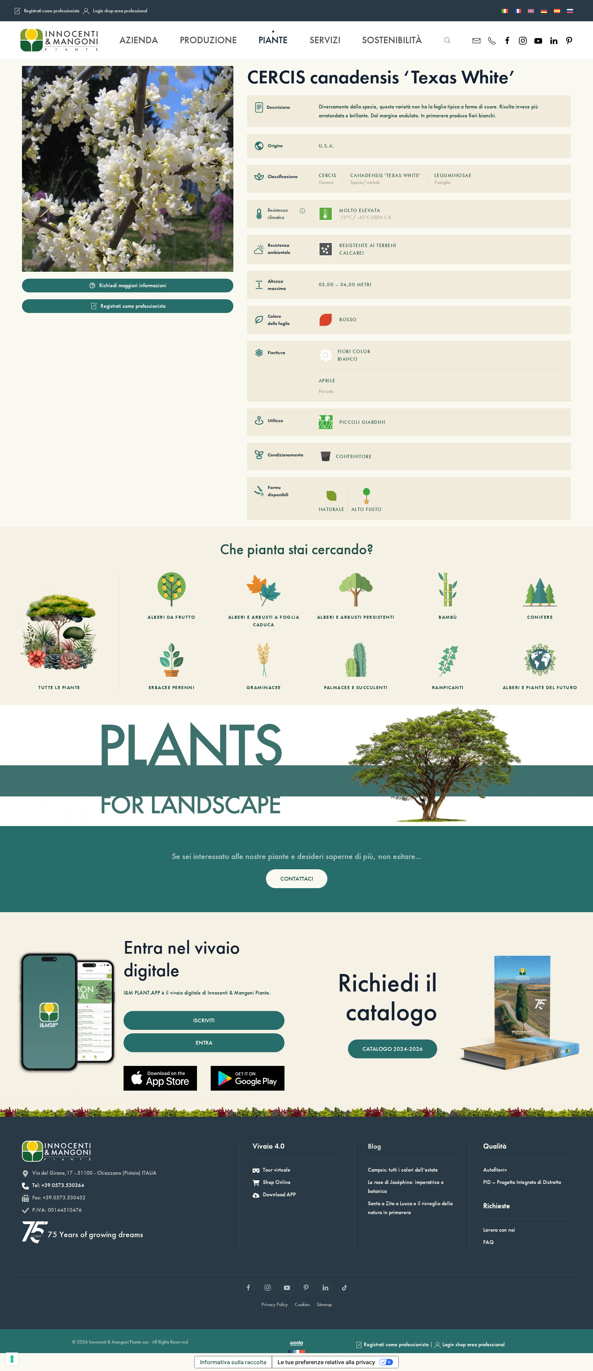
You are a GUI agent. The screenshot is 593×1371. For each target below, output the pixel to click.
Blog (374, 1146)
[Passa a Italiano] (504, 10)
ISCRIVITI (203, 1020)
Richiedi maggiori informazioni (132, 285)
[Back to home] (59, 40)
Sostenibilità (392, 40)
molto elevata (360, 210)
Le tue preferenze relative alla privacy (326, 1362)
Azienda (138, 40)
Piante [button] (273, 40)
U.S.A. (327, 146)
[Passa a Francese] (517, 10)
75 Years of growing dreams (95, 1234)
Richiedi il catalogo (387, 997)
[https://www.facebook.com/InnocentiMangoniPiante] (507, 40)
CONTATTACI (296, 878)
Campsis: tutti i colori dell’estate (403, 1169)
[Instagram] (523, 40)
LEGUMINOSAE (453, 175)
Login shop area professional (120, 11)
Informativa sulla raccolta (233, 1362)
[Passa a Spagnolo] (556, 10)
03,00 (326, 284)
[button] (447, 40)
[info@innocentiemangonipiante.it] (476, 40)
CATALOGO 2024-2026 (392, 1049)
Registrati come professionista (51, 11)
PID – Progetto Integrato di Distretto (522, 1182)
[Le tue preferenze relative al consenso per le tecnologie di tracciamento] (12, 1359)
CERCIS (328, 175)
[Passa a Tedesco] (543, 10)
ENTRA (204, 1042)
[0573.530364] (492, 40)
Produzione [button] (208, 40)
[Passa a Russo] (570, 10)
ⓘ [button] (302, 210)
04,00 (348, 284)
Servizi (325, 40)
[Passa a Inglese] (530, 10)
